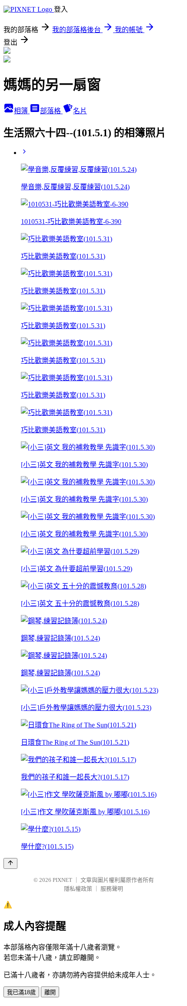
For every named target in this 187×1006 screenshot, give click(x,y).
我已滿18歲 (21, 992)
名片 (80, 111)
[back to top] (10, 863)
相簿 (22, 111)
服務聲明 (111, 888)
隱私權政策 (78, 888)
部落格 (51, 111)
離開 (50, 992)
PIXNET (62, 880)
